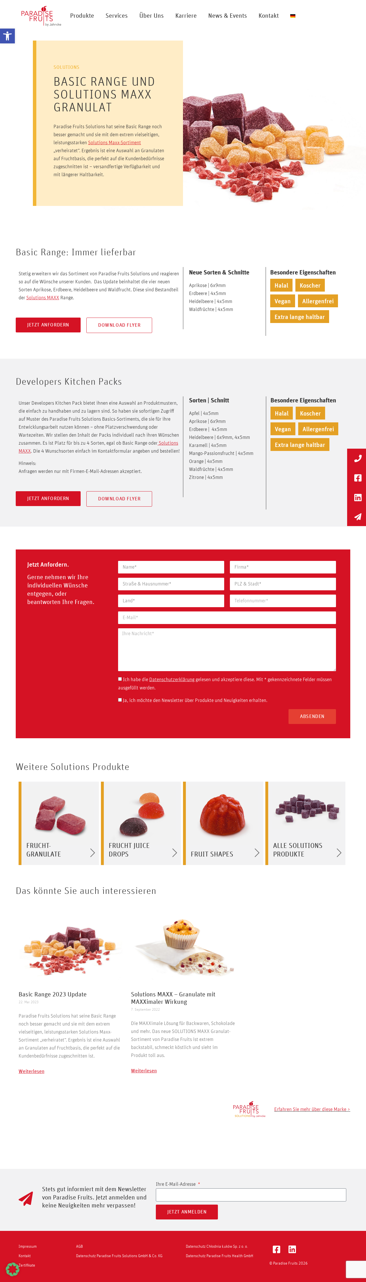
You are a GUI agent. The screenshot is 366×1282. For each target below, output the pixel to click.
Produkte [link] (82, 16)
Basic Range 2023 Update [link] (53, 995)
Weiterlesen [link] (31, 1071)
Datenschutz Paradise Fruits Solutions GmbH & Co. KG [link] (119, 1256)
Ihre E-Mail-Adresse (176, 1184)
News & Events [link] (227, 16)
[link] (7, 36)
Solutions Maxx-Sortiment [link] (114, 142)
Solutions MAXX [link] (42, 297)
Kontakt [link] (268, 16)
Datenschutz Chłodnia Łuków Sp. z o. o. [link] (217, 1247)
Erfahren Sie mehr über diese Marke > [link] (312, 1109)
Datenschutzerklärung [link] (171, 679)
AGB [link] (79, 1247)
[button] (12, 1269)
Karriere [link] (186, 16)
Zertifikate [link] (27, 1265)
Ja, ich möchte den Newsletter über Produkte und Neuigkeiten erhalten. (195, 700)
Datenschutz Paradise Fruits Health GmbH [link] (219, 1256)
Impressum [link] (28, 1247)
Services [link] (117, 16)
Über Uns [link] (151, 16)
